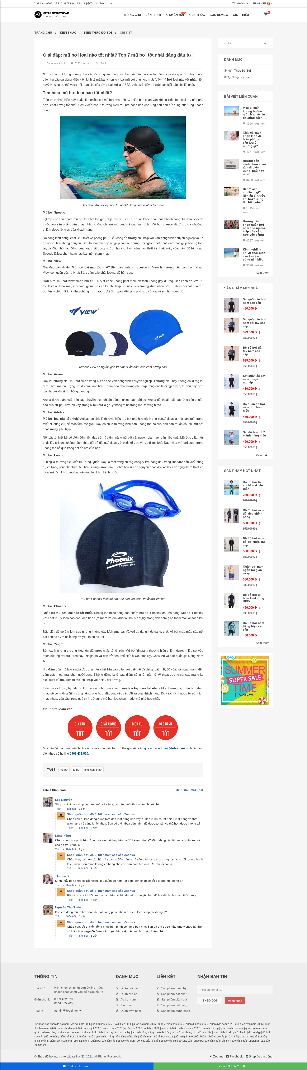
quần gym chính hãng (101, 1036)
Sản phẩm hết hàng (174, 1005)
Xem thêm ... (41, 1044)
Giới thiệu (69, 3)
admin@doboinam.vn (173, 748)
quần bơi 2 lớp (210, 1028)
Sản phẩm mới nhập (174, 988)
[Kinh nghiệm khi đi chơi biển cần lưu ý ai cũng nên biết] (231, 253)
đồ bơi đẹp (254, 1032)
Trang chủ (132, 14)
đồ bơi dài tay (105, 1032)
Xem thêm (262, 272)
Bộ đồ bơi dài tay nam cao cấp (252, 351)
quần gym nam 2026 (221, 1024)
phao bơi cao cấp (204, 1040)
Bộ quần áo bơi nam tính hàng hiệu (254, 407)
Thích (58, 808)
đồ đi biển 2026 (123, 1024)
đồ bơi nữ (260, 1036)
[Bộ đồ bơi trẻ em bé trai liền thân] (231, 487)
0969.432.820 (54, 3)
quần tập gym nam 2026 (249, 1024)
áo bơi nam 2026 (112, 1028)
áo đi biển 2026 (133, 1028)
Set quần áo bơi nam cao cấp (254, 301)
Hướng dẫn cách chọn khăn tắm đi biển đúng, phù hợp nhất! (254, 167)
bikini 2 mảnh (81, 1040)
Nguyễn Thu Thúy (68, 907)
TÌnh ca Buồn (64, 876)
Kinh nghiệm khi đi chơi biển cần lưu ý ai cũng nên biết (254, 254)
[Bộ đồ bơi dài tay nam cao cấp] (231, 353)
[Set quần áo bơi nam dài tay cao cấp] (231, 325)
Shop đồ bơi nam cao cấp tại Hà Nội (61, 1056)
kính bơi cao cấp (140, 1040)
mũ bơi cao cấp (183, 1040)
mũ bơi (64, 769)
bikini (37, 1040)
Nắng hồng (63, 835)
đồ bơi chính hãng (77, 1036)
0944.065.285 (63, 1003)
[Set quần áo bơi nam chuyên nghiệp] (231, 381)
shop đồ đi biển (237, 1032)
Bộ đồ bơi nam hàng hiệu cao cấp (253, 626)
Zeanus (217, 1056)
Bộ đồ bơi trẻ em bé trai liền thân (253, 485)
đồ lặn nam (146, 1036)
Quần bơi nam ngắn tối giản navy (253, 570)
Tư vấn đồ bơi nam (101, 3)
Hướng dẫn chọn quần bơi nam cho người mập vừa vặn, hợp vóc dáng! (254, 228)
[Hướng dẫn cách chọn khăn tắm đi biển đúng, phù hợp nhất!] (231, 164)
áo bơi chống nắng (143, 1032)
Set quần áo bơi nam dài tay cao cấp (254, 323)
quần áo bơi (89, 1032)
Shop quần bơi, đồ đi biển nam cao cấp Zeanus (101, 814)
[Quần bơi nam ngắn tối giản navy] (231, 572)
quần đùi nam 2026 (197, 1024)
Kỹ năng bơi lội (238, 77)
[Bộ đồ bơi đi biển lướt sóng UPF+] (231, 600)
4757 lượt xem (255, 240)
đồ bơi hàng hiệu (55, 1036)
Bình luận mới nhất (189, 790)
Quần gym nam (131, 1010)
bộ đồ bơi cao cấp (162, 1040)
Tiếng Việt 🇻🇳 (261, 3)
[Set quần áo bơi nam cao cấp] (231, 305)
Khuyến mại (175, 14)
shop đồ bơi (220, 1032)
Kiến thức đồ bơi (98, 32)
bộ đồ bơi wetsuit (164, 1036)
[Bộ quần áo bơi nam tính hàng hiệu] (231, 409)
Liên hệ (81, 3)
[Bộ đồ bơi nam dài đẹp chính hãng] (231, 515)
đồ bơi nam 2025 (102, 1024)
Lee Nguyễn (63, 799)
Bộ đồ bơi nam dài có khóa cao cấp (254, 542)
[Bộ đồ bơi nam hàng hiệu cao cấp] (231, 628)
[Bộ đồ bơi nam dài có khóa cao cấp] (231, 544)
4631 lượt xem (255, 151)
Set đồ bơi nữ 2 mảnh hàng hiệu (254, 433)
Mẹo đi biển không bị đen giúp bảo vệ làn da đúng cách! (254, 112)
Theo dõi (210, 1000)
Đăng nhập (235, 1000)
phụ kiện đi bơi (93, 769)
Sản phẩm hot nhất (173, 993)
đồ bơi (76, 769)
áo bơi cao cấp (121, 1040)
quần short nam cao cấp (256, 1040)
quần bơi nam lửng (45, 1032)
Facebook (236, 1056)
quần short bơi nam (69, 1032)
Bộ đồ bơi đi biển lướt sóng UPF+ (253, 598)
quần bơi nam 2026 (144, 1024)
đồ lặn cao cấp (216, 1036)
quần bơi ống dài (165, 1032)
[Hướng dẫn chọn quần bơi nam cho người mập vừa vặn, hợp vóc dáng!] (231, 224)
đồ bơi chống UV (186, 1032)
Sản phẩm (153, 14)
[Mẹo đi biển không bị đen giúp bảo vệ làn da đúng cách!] (231, 111)
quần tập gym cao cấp (228, 1040)
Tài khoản (239, 3)
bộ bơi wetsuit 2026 (189, 1028)
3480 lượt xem (255, 180)
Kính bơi (126, 1005)
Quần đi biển (129, 993)
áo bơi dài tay (123, 1032)
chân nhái (232, 1036)
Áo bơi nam (128, 999)
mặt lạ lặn (132, 1036)
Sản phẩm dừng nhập (175, 1010)
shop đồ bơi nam (59, 1024)
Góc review (218, 14)
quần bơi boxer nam (232, 1028)
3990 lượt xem (255, 123)
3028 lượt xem (255, 265)
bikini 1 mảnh (64, 1040)
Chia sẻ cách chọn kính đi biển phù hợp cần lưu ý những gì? (252, 139)
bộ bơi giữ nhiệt (184, 1036)
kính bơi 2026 (152, 1028)
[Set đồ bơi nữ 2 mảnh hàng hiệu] (231, 437)
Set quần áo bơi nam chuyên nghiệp (254, 379)
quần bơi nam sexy (256, 1028)
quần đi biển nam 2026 (171, 1024)
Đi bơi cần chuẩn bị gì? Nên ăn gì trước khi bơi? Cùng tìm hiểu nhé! (254, 195)
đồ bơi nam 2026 (81, 1024)
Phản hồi (71, 808)
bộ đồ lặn (200, 1036)
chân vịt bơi (246, 1036)
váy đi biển (48, 1040)
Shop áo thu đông (260, 1056)
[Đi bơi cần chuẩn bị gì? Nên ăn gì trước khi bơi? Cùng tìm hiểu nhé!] (231, 191)
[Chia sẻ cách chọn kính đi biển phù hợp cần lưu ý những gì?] (231, 135)
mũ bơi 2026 (168, 1028)
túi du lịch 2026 (92, 1028)
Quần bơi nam (130, 988)
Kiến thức (197, 14)
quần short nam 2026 (70, 1028)
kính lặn (120, 1036)
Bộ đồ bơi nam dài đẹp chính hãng (253, 513)
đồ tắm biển (205, 1032)
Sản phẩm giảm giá (174, 999)
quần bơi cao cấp (101, 1040)
